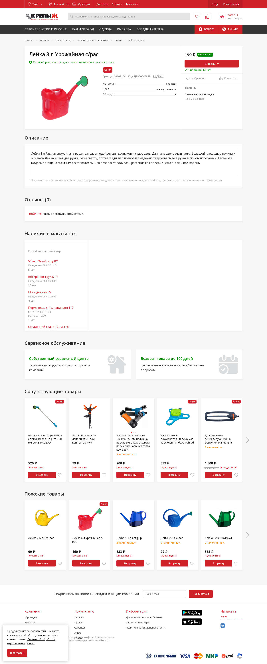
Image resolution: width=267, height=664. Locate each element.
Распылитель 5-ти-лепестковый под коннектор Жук (84, 439)
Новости (30, 622)
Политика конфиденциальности (145, 627)
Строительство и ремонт (46, 29)
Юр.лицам (83, 4)
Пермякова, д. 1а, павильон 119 (50, 308)
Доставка (102, 4)
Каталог (79, 617)
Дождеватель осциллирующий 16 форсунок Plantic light (218, 439)
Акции (232, 29)
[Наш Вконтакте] (223, 626)
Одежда (105, 29)
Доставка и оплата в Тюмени (144, 617)
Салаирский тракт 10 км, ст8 (48, 327)
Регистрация (231, 4)
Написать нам (228, 613)
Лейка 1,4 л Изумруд (218, 538)
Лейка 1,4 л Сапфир (129, 538)
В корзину (212, 63)
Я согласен (17, 653)
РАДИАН (158, 76)
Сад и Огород (83, 29)
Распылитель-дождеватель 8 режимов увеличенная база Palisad (177, 439)
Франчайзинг (61, 4)
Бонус (208, 29)
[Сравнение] (207, 16)
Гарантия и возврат (138, 622)
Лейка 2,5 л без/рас (41, 538)
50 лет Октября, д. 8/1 (43, 261)
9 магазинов (196, 98)
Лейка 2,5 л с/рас (172, 538)
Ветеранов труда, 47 (43, 277)
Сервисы (117, 4)
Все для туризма (150, 29)
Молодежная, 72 (39, 292)
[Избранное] (197, 16)
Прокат (78, 622)
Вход (215, 4)
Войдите (35, 214)
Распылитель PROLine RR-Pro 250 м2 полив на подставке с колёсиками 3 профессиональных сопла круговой (133, 442)
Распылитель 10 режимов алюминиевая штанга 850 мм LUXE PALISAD (45, 439)
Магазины (132, 4)
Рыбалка (124, 29)
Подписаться (201, 593)
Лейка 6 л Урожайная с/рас (87, 539)
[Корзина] (221, 16)
